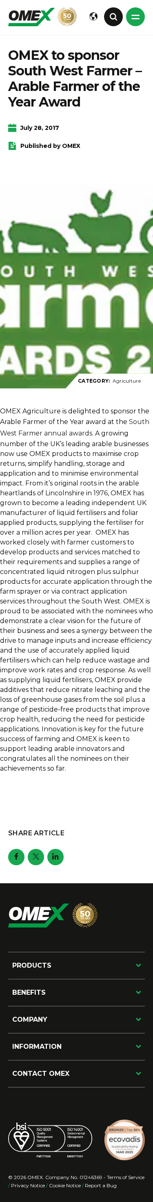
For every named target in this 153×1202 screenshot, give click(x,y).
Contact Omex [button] (40, 1073)
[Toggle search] (113, 16)
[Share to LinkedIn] (55, 857)
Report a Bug (101, 1185)
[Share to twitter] (36, 857)
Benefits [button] (29, 992)
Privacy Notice (28, 1185)
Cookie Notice (65, 1185)
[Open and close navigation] (135, 16)
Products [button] (31, 965)
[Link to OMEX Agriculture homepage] (42, 16)
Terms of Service (125, 1177)
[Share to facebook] (16, 857)
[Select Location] (93, 16)
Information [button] (37, 1046)
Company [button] (29, 1019)
